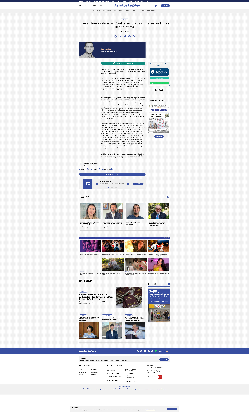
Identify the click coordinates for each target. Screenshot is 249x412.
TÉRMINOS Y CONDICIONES (114, 376)
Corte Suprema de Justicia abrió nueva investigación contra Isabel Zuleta (89, 319)
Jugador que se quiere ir (133, 222)
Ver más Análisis (162, 197)
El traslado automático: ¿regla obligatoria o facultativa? (111, 318)
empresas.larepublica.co (116, 389)
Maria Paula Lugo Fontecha (86, 227)
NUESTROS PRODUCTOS (113, 373)
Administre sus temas (113, 174)
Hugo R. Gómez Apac (108, 227)
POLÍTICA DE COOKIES (112, 380)
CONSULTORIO (107, 11)
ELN (147, 1)
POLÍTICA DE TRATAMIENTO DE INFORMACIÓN (132, 376)
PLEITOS (127, 11)
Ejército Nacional (139, 1)
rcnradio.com (161, 389)
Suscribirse (165, 5)
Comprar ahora (159, 78)
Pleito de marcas (122, 1)
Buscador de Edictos (148, 11)
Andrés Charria (129, 224)
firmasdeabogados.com (134, 389)
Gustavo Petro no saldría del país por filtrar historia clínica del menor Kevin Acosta (134, 319)
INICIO (80, 369)
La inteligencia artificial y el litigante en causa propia (156, 222)
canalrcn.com (150, 389)
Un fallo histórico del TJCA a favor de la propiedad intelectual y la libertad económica (113, 223)
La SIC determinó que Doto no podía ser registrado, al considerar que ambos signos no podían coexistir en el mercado (158, 300)
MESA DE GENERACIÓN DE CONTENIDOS (130, 370)
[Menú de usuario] (156, 5)
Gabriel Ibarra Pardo (153, 225)
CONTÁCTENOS (111, 370)
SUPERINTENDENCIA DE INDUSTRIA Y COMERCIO (131, 380)
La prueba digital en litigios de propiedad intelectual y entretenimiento (89, 223)
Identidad (88, 1)
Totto (130, 1)
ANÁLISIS (135, 11)
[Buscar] (86, 5)
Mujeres (83, 169)
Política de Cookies (150, 410)
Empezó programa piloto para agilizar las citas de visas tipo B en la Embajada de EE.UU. (96, 296)
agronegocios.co (100, 389)
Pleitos (152, 284)
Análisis (84, 197)
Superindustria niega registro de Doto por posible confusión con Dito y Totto (159, 294)
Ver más (158, 136)
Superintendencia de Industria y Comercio (104, 1)
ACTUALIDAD (96, 11)
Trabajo (95, 169)
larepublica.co (87, 389)
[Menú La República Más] (80, 5)
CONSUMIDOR (118, 11)
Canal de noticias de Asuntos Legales (124, 63)
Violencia (107, 169)
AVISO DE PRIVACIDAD (130, 373)
